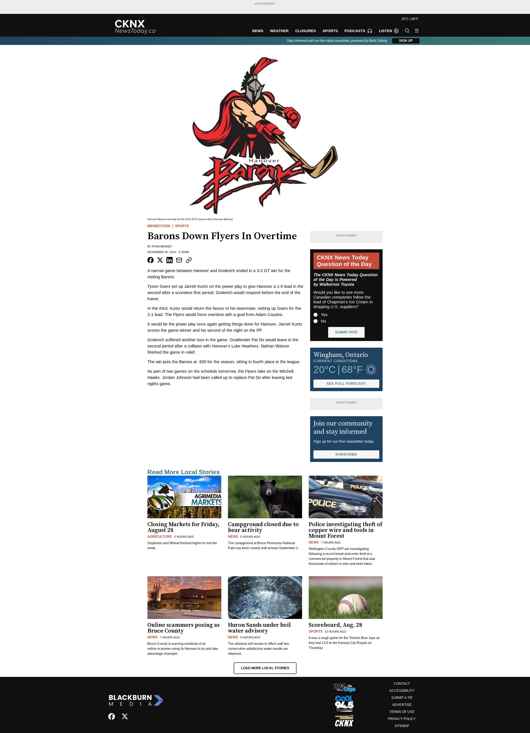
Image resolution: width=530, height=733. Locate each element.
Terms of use (401, 712)
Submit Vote (346, 332)
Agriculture (159, 536)
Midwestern (158, 226)
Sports (182, 226)
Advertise (402, 704)
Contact (402, 683)
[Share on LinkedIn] (169, 260)
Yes (324, 314)
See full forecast (346, 383)
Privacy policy (402, 719)
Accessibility (401, 690)
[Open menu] (416, 30)
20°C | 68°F (409, 19)
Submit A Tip (402, 697)
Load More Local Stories (265, 668)
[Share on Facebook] (150, 260)
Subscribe (346, 454)
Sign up (406, 40)
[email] (179, 260)
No (323, 321)
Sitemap (402, 726)
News (233, 536)
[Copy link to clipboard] (189, 260)
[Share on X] (160, 260)
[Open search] (407, 30)
